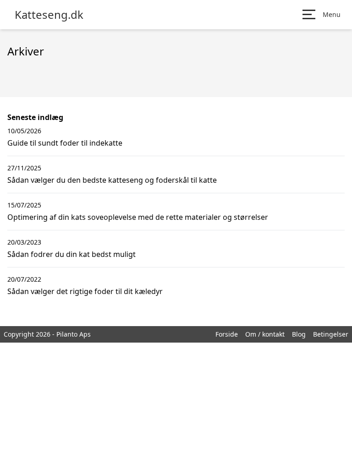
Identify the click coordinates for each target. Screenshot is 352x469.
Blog (299, 334)
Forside (226, 334)
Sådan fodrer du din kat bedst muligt (71, 254)
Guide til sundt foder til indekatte (64, 143)
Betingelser (330, 334)
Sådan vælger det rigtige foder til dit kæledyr (85, 291)
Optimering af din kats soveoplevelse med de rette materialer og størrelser (137, 217)
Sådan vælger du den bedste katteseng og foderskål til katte (112, 180)
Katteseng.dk (49, 14)
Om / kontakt (265, 334)
